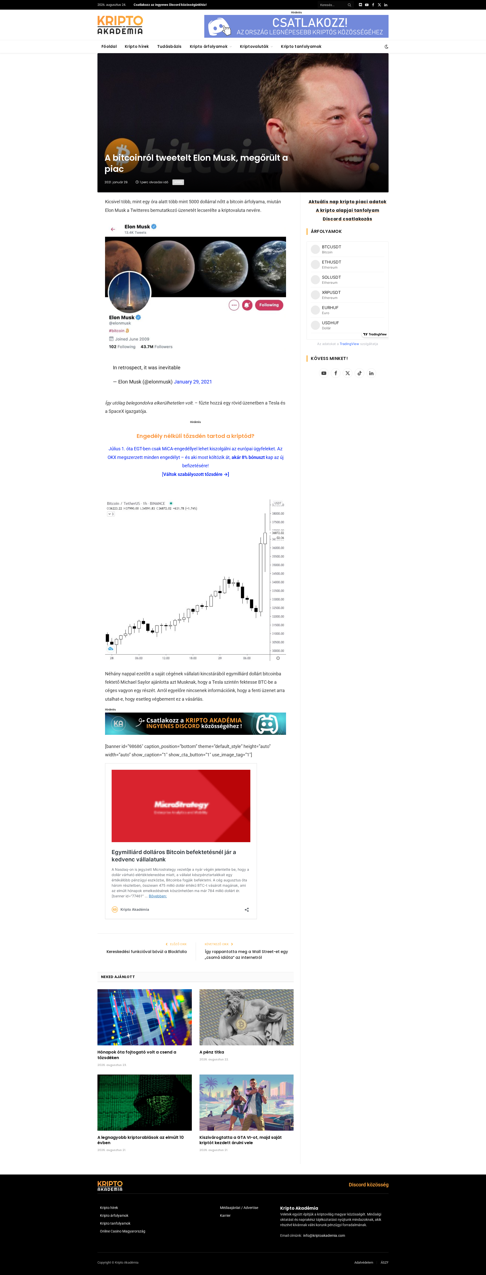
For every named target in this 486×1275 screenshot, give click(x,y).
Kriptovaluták (254, 46)
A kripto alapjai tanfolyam (347, 210)
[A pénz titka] (246, 1017)
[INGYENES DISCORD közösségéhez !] (195, 733)
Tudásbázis (169, 46)
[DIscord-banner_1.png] (296, 36)
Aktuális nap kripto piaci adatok (347, 202)
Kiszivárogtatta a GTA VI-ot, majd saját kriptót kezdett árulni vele (240, 1140)
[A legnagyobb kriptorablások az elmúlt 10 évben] (144, 1103)
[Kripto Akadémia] (120, 25)
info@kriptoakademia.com (324, 1235)
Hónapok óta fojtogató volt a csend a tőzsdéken (136, 1055)
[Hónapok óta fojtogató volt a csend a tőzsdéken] (144, 1017)
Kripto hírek (137, 46)
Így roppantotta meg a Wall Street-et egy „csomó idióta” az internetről (246, 954)
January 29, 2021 (193, 382)
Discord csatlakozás (347, 219)
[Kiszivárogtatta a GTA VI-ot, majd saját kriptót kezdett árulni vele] (246, 1103)
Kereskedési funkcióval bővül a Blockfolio (147, 951)
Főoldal (109, 46)
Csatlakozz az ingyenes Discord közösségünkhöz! (170, 5)
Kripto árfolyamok (209, 46)
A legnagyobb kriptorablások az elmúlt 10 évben (140, 1140)
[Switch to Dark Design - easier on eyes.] (386, 47)
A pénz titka (211, 1052)
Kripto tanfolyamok (301, 46)
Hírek (178, 182)
